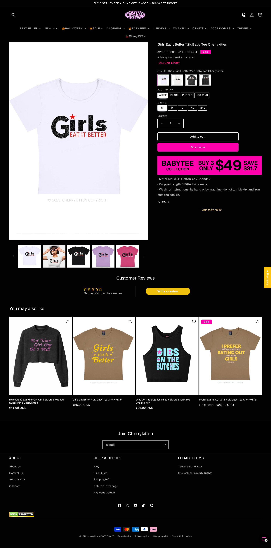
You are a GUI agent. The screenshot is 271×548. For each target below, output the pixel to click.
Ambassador (17, 479)
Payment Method (104, 492)
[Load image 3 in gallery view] (78, 256)
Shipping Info (102, 479)
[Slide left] (13, 256)
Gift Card (14, 486)
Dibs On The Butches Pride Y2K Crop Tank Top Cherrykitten (163, 401)
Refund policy (124, 536)
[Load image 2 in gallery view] (54, 256)
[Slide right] (144, 256)
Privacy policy (142, 536)
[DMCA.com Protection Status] (21, 515)
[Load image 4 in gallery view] (103, 256)
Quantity (162, 116)
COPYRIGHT (107, 536)
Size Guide (100, 473)
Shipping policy (160, 536)
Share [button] (165, 201)
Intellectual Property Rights (195, 473)
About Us (15, 466)
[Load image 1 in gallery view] (29, 256)
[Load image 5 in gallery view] (127, 256)
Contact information (182, 536)
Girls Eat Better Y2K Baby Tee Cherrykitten (97, 399)
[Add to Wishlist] (67, 321)
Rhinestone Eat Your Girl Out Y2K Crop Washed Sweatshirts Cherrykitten (36, 401)
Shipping (162, 57)
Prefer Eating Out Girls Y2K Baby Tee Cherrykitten (228, 399)
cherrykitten (94, 536)
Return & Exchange (106, 486)
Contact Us (16, 473)
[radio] (163, 80)
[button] (13, 15)
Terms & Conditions (190, 466)
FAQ (96, 466)
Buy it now (198, 147)
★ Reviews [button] (267, 277)
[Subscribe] (164, 445)
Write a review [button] (167, 291)
